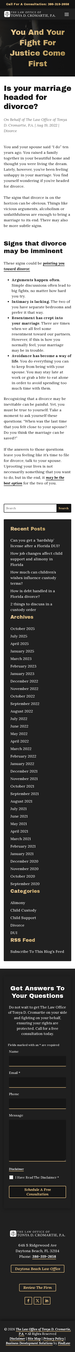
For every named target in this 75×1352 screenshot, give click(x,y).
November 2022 (24, 688)
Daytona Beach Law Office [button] (37, 1268)
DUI (13, 932)
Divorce (10, 130)
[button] (66, 14)
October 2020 (22, 876)
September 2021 (24, 793)
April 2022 (19, 741)
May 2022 (19, 733)
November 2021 (24, 778)
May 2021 (18, 823)
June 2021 (19, 816)
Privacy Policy (53, 1339)
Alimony (17, 902)
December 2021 (24, 771)
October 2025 (22, 628)
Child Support (23, 917)
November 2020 (24, 868)
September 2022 (24, 703)
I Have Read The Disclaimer (37, 1177)
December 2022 (24, 681)
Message (16, 1115)
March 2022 (20, 748)
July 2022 (18, 718)
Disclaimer (16, 1169)
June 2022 (19, 726)
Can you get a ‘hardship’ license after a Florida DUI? (35, 543)
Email (14, 1073)
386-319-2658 (58, 4)
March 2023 (21, 658)
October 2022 (22, 696)
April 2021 (19, 831)
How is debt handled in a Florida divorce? (32, 593)
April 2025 (19, 643)
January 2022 (22, 763)
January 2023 (22, 673)
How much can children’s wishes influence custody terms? (33, 578)
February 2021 (23, 846)
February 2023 (23, 666)
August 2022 (21, 711)
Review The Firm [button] (37, 1287)
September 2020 (25, 883)
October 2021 (22, 786)
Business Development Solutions (29, 1343)
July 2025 (18, 636)
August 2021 (21, 801)
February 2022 (23, 756)
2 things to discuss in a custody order (31, 607)
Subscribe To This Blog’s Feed (37, 951)
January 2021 (22, 853)
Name (14, 1051)
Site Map (34, 1339)
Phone (14, 1094)
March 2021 (20, 838)
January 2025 (22, 651)
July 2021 (18, 808)
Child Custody (23, 910)
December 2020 (24, 861)
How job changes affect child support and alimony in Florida (36, 559)
